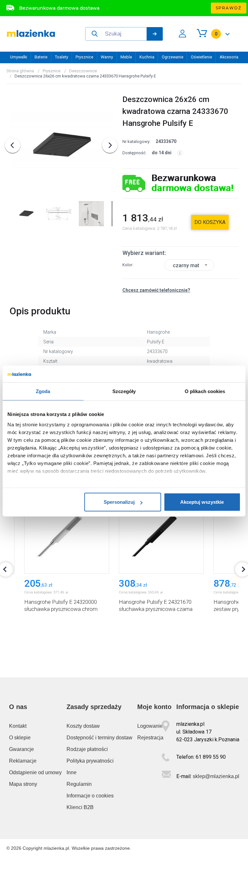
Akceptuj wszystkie (202, 502)
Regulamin (79, 784)
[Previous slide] (12, 145)
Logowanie (150, 726)
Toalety (61, 57)
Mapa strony (23, 784)
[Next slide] (110, 145)
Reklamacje (22, 761)
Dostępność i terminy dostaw (99, 737)
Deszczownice (83, 70)
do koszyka (209, 222)
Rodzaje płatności (87, 749)
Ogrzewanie (172, 57)
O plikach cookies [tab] (205, 391)
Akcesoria (229, 57)
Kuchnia (147, 57)
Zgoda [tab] (43, 391)
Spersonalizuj (119, 502)
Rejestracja (150, 737)
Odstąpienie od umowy (35, 772)
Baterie (41, 57)
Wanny (107, 57)
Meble (126, 57)
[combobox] (189, 265)
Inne (72, 772)
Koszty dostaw (83, 726)
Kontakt (17, 726)
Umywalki (18, 57)
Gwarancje (21, 749)
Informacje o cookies (90, 795)
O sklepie (20, 737)
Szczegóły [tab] (124, 391)
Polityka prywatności (90, 761)
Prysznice (84, 57)
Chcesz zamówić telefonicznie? (156, 290)
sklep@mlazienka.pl (216, 776)
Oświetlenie (201, 57)
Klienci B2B (80, 807)
